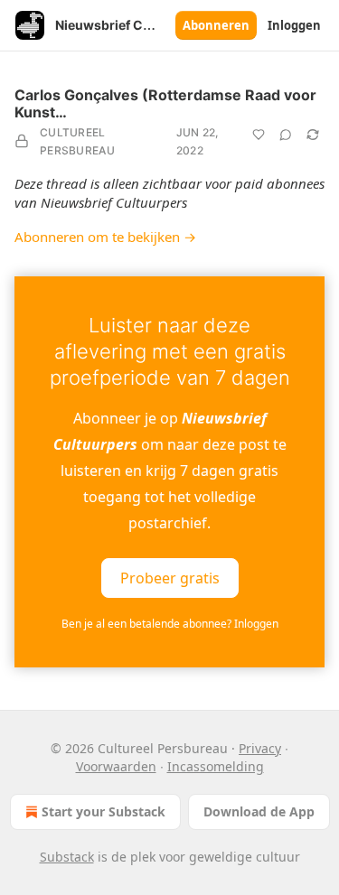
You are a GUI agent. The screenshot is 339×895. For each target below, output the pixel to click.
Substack (67, 856)
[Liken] (258, 134)
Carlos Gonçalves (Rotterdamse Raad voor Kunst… (165, 103)
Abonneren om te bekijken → (105, 237)
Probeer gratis (170, 577)
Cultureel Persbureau (77, 141)
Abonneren (216, 25)
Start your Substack (103, 811)
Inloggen (294, 25)
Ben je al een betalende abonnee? (169, 623)
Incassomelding (215, 766)
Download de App (259, 811)
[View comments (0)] (285, 134)
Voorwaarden (116, 766)
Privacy (260, 748)
